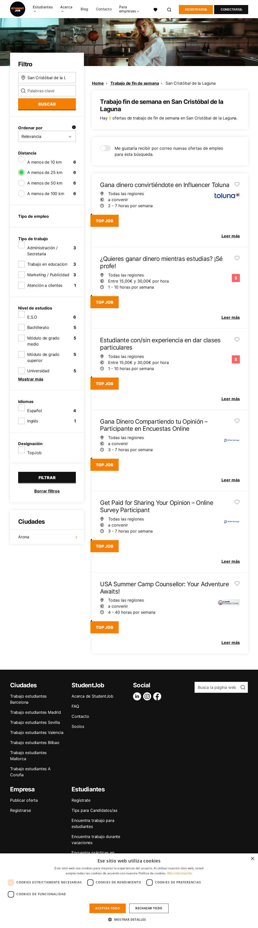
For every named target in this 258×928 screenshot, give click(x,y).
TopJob (34, 452)
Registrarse (196, 9)
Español (34, 410)
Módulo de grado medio (43, 341)
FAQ (75, 706)
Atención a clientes (44, 285)
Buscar (47, 104)
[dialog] (129, 890)
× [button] (252, 859)
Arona (23, 536)
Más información (179, 873)
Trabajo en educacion (47, 264)
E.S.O (32, 317)
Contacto (104, 9)
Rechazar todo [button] (148, 908)
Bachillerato (38, 327)
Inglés (32, 420)
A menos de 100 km (45, 193)
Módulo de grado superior (43, 357)
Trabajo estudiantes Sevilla (35, 722)
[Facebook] (158, 696)
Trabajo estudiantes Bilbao (34, 742)
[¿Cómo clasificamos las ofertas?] (74, 128)
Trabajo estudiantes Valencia (36, 732)
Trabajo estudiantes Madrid (35, 712)
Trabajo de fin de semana (134, 83)
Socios (78, 726)
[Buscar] (169, 9)
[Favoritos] (155, 9)
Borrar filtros (47, 490)
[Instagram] (148, 696)
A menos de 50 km (44, 182)
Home (98, 83)
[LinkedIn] (138, 696)
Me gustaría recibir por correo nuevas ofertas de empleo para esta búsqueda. (169, 151)
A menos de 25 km (44, 172)
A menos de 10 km (44, 162)
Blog (84, 9)
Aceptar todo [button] (107, 908)
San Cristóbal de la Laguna (191, 83)
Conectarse (231, 9)
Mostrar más (30, 379)
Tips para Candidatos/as (94, 810)
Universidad (38, 370)
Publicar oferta (24, 800)
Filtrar (47, 477)
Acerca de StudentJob (92, 696)
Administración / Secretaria (42, 250)
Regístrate (81, 800)
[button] (129, 919)
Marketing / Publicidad (48, 274)
